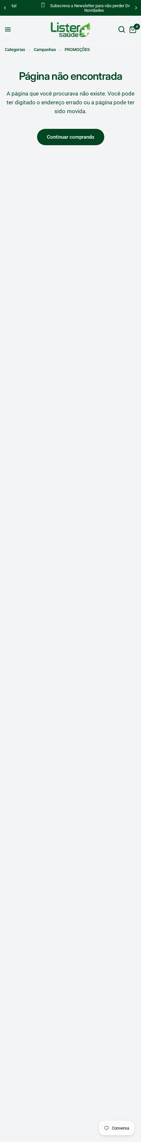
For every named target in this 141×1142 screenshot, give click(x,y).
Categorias (15, 49)
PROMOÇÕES (77, 49)
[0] (131, 29)
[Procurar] (121, 29)
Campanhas (45, 49)
